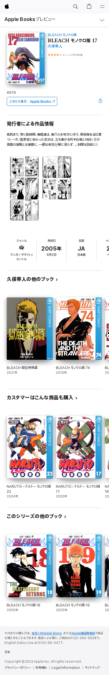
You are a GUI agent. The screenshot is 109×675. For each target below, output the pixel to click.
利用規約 (41, 668)
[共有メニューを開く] (101, 101)
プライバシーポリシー (17, 668)
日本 (7, 652)
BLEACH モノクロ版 (62, 35)
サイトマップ (92, 668)
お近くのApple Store (47, 633)
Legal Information (65, 668)
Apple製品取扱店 (83, 633)
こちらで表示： (30, 101)
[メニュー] (102, 6)
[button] (75, 6)
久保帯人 (55, 46)
